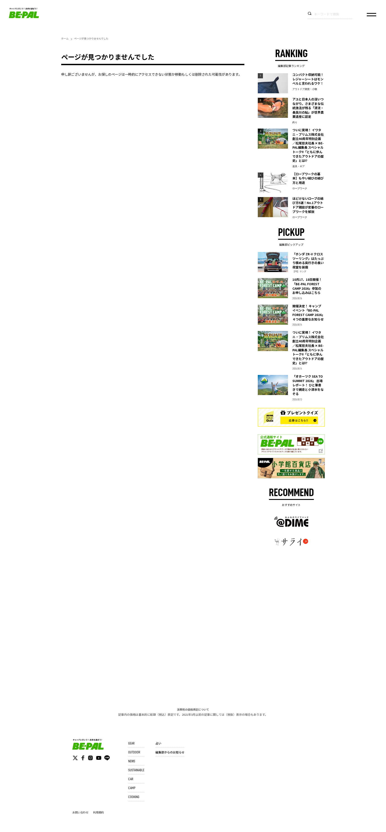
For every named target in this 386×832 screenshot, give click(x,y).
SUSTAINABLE (136, 770)
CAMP (131, 788)
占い (158, 743)
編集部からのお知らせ (170, 752)
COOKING (133, 797)
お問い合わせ (80, 812)
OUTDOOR (134, 752)
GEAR (131, 743)
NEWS (131, 761)
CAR (130, 779)
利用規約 (98, 812)
